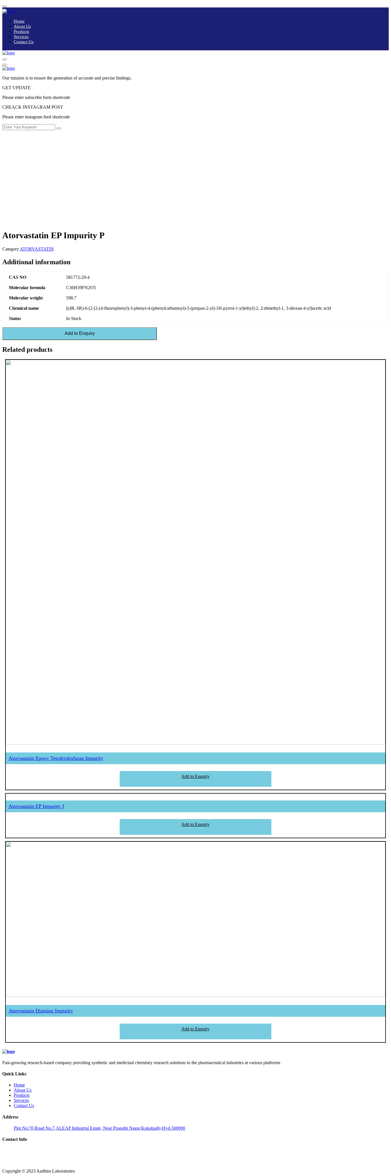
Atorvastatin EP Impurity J (36, 806)
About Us (22, 26)
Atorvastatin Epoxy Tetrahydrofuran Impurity (56, 758)
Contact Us (23, 41)
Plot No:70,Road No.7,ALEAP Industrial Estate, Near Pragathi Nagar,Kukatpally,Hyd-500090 (99, 1128)
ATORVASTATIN (37, 249)
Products (21, 31)
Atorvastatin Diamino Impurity (41, 1011)
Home (19, 21)
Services (21, 36)
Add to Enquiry (80, 333)
